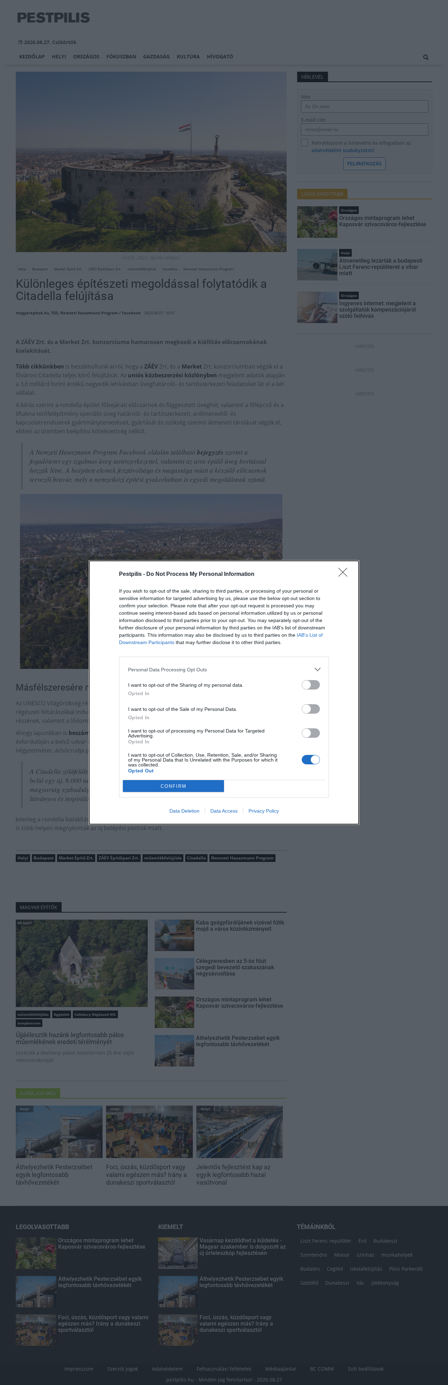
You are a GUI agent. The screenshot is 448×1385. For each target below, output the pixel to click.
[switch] (311, 685)
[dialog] (224, 692)
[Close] (345, 574)
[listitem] (224, 669)
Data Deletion (184, 811)
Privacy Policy (263, 811)
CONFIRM (174, 786)
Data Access (224, 811)
